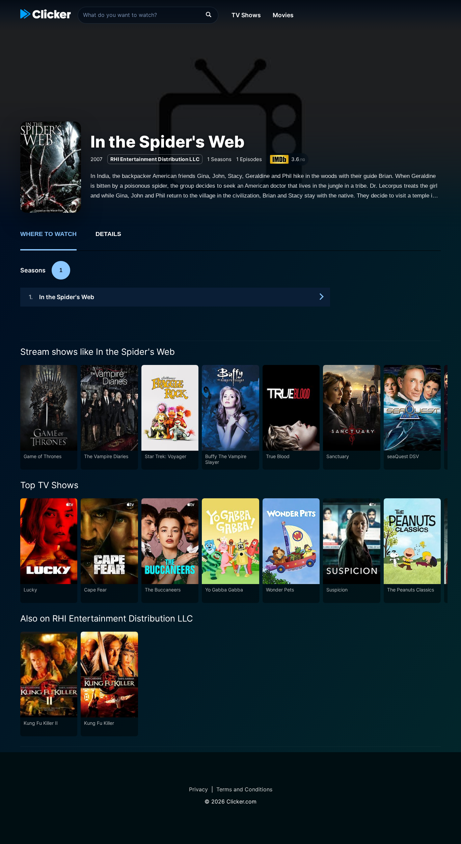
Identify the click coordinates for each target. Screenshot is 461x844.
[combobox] (148, 15)
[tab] (53, 237)
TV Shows (246, 15)
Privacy (198, 789)
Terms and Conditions (244, 789)
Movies (283, 15)
